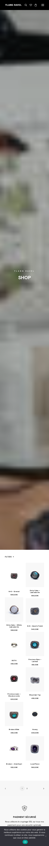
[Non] (45, 836)
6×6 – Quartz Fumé (35, 626)
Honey (35, 729)
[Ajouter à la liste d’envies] (20, 568)
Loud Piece (34, 764)
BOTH (14, 660)
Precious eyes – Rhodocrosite (14, 695)
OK (25, 842)
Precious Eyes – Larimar (34, 660)
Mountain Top (35, 695)
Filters (8, 556)
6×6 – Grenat (14, 591)
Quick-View (20, 571)
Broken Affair (14, 729)
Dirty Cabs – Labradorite (35, 591)
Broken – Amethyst (14, 764)
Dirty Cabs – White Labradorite (14, 626)
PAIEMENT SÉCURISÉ (24, 817)
